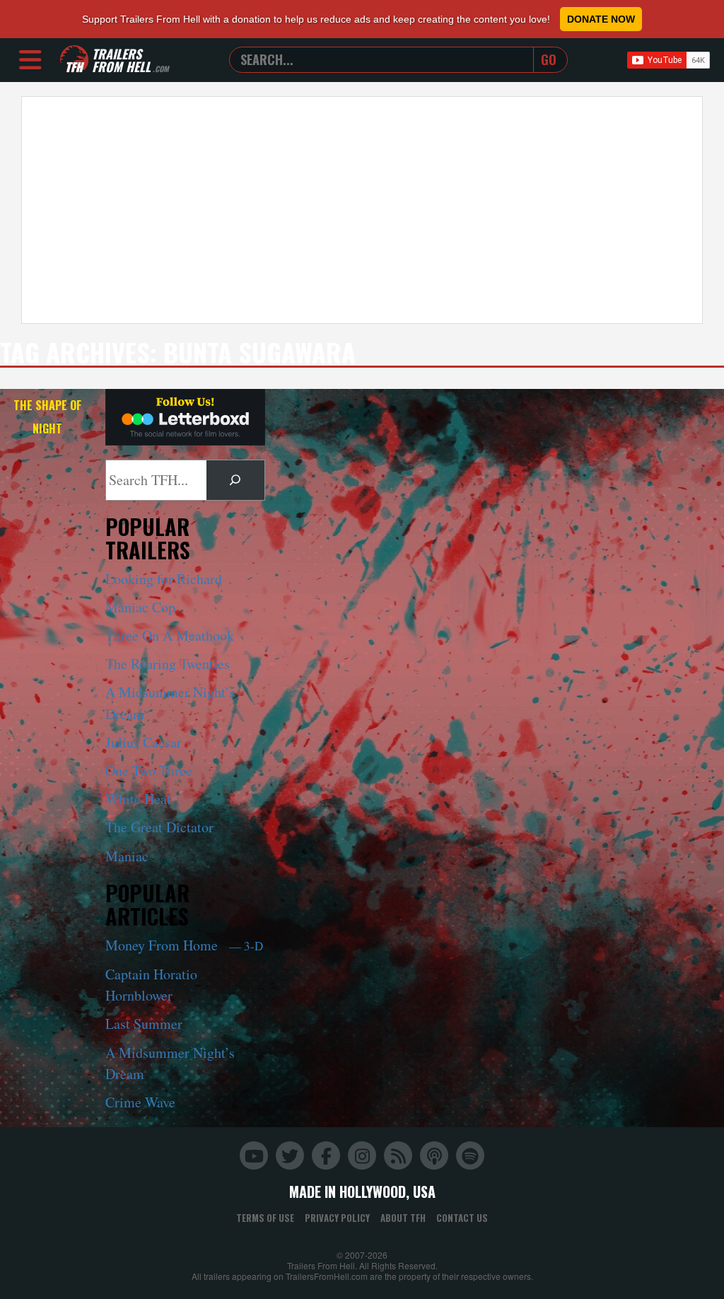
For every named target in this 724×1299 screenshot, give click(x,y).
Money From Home (184, 945)
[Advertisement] (362, 210)
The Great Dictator (159, 827)
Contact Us (462, 1218)
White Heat (138, 798)
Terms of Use (265, 1218)
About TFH (403, 1218)
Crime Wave (140, 1102)
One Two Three (148, 770)
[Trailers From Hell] (74, 59)
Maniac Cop (140, 607)
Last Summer (143, 1023)
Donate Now (601, 19)
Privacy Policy (337, 1218)
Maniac (126, 856)
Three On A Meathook (169, 635)
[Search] (235, 480)
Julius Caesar (143, 742)
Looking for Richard (163, 578)
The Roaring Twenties (167, 663)
